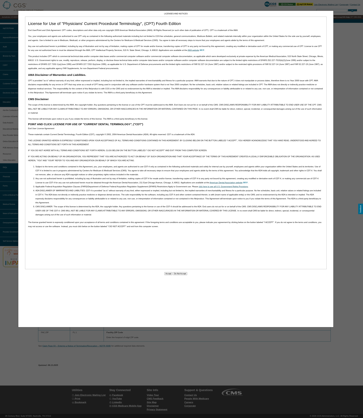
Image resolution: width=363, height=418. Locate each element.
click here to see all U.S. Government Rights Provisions (223, 186)
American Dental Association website (226, 182)
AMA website (193, 50)
